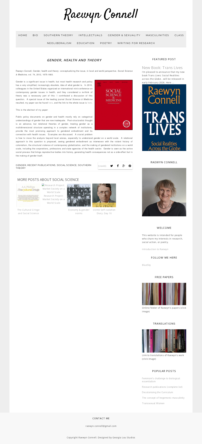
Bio (35, 35)
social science (67, 165)
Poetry (106, 43)
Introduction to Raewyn (155, 249)
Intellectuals (90, 35)
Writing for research (136, 43)
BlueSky (146, 264)
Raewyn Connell (101, 15)
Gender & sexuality (124, 35)
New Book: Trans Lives (162, 67)
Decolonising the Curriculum (157, 392)
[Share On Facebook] (117, 165)
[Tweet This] (111, 165)
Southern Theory (58, 35)
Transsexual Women (153, 403)
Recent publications (41, 165)
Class (179, 35)
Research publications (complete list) (162, 387)
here (50, 102)
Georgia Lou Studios (124, 437)
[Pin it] (129, 165)
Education (86, 43)
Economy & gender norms (78, 211)
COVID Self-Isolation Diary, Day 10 (104, 211)
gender (21, 165)
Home (22, 35)
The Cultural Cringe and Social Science (28, 211)
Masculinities (157, 35)
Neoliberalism (59, 43)
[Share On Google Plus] (123, 165)
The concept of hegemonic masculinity (163, 397)
